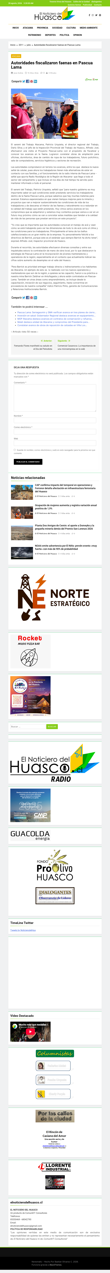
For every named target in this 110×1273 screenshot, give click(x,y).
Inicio (15, 28)
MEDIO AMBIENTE (89, 28)
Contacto (98, 5)
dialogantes (96, 2)
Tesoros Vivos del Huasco (60, 2)
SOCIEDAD (57, 28)
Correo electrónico (23, 427)
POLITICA (64, 35)
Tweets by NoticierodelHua (23, 930)
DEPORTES (50, 35)
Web (16, 438)
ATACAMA (28, 28)
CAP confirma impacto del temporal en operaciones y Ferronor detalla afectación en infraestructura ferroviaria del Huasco (65, 488)
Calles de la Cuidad (81, 2)
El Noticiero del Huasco (47, 496)
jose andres (18, 73)
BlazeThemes (55, 1265)
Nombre (18, 416)
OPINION (77, 35)
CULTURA (71, 28)
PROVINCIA (42, 28)
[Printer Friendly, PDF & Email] (91, 79)
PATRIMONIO (34, 35)
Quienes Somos (74, 5)
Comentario (20, 382)
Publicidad (87, 5)
